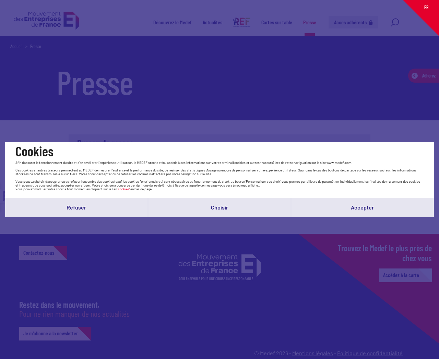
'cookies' (124, 189)
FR (426, 7)
